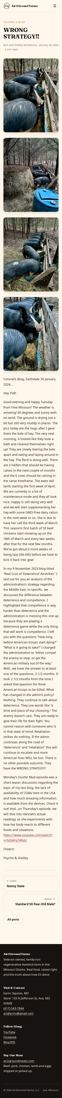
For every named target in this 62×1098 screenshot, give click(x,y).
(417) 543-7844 (13, 1008)
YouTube (9, 1032)
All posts (13, 919)
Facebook (10, 1037)
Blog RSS (9, 1042)
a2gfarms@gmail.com (18, 1013)
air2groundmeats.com (18, 1061)
